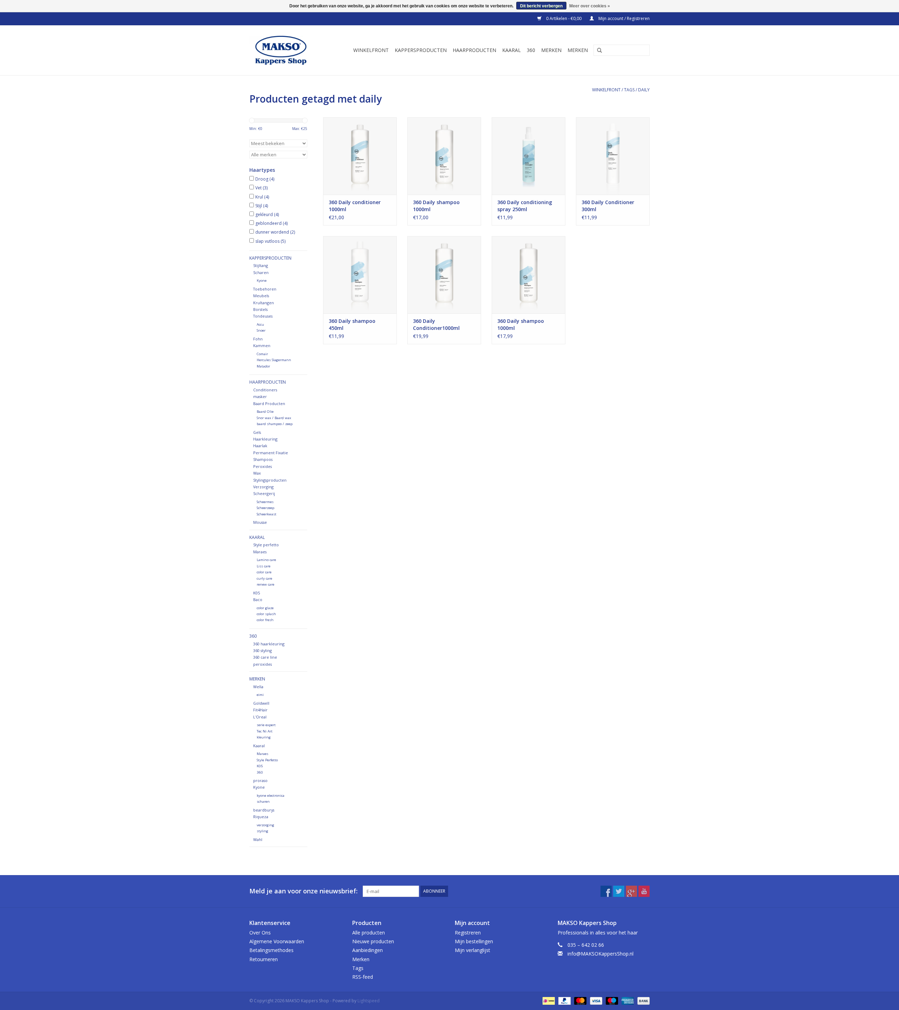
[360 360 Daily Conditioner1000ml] (444, 274)
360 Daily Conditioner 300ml (608, 206)
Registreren (468, 932)
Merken (551, 50)
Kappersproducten (421, 50)
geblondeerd (271, 223)
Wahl (257, 839)
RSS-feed (362, 976)
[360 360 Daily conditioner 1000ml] (360, 156)
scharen (263, 801)
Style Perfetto (267, 760)
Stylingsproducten (270, 480)
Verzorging (263, 486)
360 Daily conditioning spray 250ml (524, 206)
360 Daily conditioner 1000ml (355, 206)
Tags (629, 90)
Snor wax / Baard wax (274, 418)
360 (531, 50)
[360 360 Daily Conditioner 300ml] (613, 156)
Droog (264, 179)
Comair (262, 354)
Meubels (261, 295)
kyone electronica (270, 795)
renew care (265, 584)
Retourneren (263, 959)
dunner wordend (275, 232)
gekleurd (267, 214)
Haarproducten (474, 50)
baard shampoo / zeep (275, 424)
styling (262, 831)
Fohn (258, 338)
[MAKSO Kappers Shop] (284, 50)
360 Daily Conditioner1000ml (436, 324)
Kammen (261, 345)
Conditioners (265, 389)
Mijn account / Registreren (623, 18)
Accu (260, 324)
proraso (260, 780)
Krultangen (263, 302)
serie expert (266, 725)
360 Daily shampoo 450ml (352, 324)
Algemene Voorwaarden (276, 941)
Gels (257, 432)
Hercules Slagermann (274, 360)
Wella (258, 686)
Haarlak (260, 445)
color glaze (265, 608)
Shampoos (263, 459)
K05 (256, 592)
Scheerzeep (265, 508)
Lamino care (266, 560)
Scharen (261, 272)
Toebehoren (264, 289)
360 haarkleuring (268, 643)
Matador (263, 366)
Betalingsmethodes (271, 950)
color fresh (265, 620)
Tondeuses (263, 316)
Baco (257, 599)
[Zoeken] (597, 51)
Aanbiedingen (367, 950)
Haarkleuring (265, 439)
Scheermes (265, 502)
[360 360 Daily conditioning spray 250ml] (528, 156)
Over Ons (260, 932)
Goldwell (261, 703)
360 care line (265, 657)
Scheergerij (264, 493)
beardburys (263, 810)
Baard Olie (265, 411)
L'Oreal (260, 716)
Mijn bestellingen (474, 941)
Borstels (260, 309)
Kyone (262, 280)
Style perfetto (266, 544)
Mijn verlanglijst (472, 950)
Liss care (263, 566)
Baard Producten (269, 403)
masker (260, 396)
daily (644, 90)
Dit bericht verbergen (541, 6)
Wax (257, 473)
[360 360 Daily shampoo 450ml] (360, 274)
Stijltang (260, 265)
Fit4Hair (260, 709)
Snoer (261, 330)
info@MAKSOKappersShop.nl (600, 953)
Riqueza (260, 816)
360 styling (262, 650)
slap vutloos (270, 241)
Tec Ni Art (265, 731)
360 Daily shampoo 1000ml (436, 206)
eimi (260, 694)
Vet (261, 188)
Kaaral (511, 50)
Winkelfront (371, 50)
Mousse (260, 522)
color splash (266, 614)
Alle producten (368, 932)
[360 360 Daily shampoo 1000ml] (444, 156)
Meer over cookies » (589, 6)
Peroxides (262, 466)
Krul (262, 197)
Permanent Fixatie (270, 452)
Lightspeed (368, 1001)
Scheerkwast (266, 514)
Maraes (260, 551)
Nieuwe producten (373, 941)
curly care (264, 578)
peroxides (262, 664)
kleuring (264, 737)
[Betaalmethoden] (548, 1000)
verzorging (265, 825)
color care (264, 572)
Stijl (261, 206)
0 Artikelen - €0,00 (564, 18)
